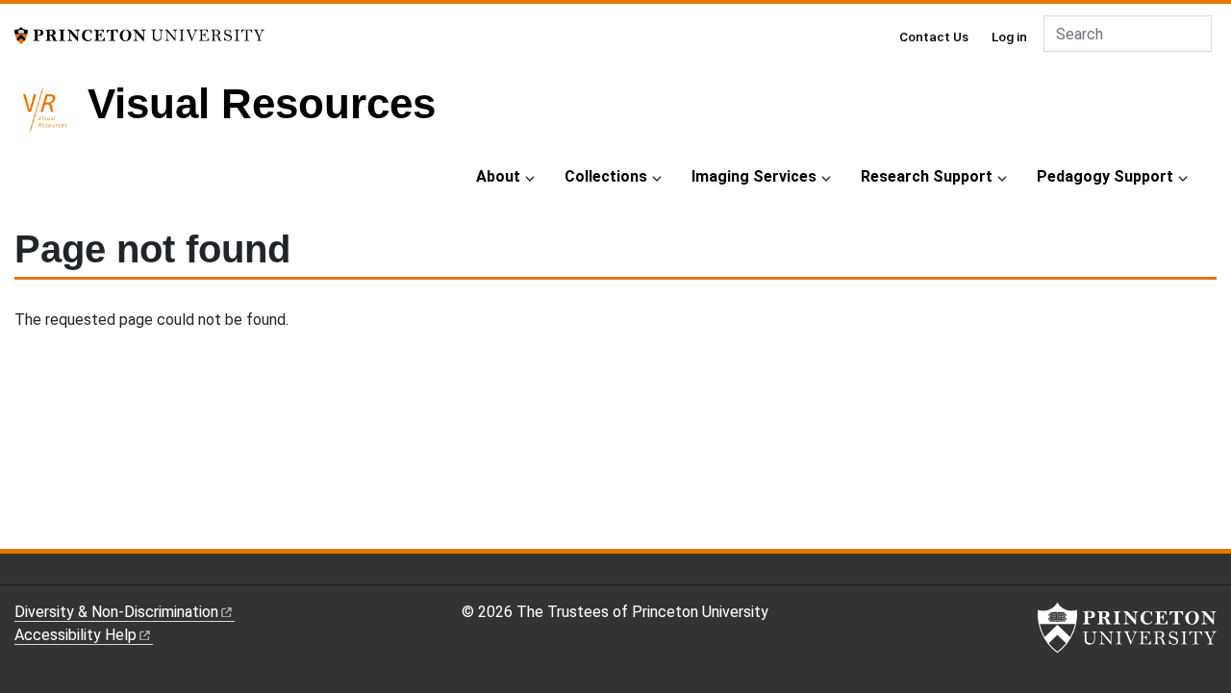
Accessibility (75, 635)
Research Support (926, 176)
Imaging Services (753, 176)
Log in (1009, 36)
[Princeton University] (139, 34)
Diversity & (116, 612)
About (498, 176)
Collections (606, 176)
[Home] (51, 117)
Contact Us (933, 36)
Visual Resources (262, 103)
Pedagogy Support (1105, 176)
